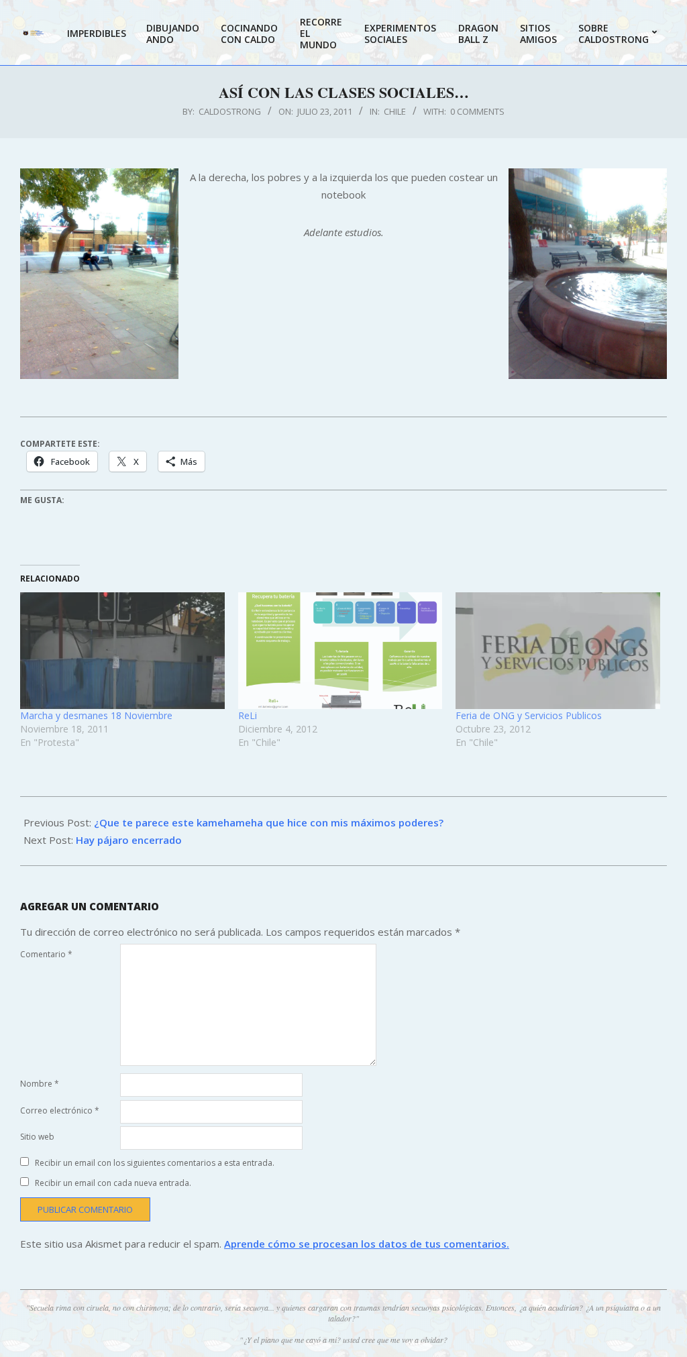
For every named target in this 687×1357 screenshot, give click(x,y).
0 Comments (477, 111)
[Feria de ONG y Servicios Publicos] (558, 650)
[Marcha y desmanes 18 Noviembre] (122, 650)
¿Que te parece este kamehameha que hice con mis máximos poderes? (268, 822)
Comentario (46, 954)
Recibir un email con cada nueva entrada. (113, 1183)
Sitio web (37, 1136)
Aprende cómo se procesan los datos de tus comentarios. (366, 1243)
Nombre (39, 1083)
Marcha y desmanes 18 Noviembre (96, 715)
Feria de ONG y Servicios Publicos (529, 715)
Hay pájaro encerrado (129, 840)
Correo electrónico (59, 1110)
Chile (395, 111)
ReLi (247, 715)
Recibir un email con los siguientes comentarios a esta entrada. (154, 1163)
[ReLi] (340, 650)
